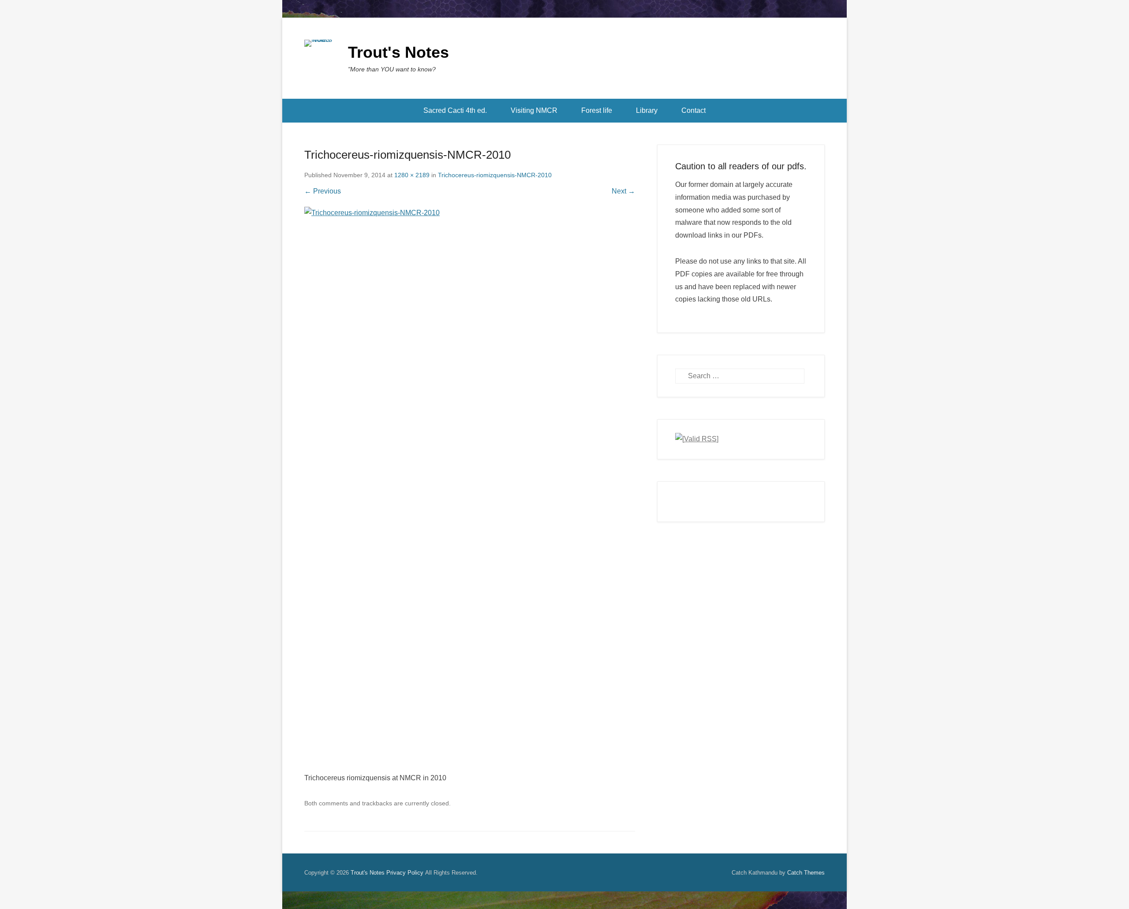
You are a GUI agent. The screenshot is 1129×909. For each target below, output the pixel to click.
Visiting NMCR (534, 110)
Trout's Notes (398, 52)
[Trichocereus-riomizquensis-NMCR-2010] (469, 489)
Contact (693, 110)
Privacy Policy (404, 872)
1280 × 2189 (412, 175)
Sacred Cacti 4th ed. (455, 110)
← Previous (322, 191)
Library (647, 110)
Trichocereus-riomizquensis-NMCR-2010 (495, 175)
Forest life (596, 110)
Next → (623, 191)
